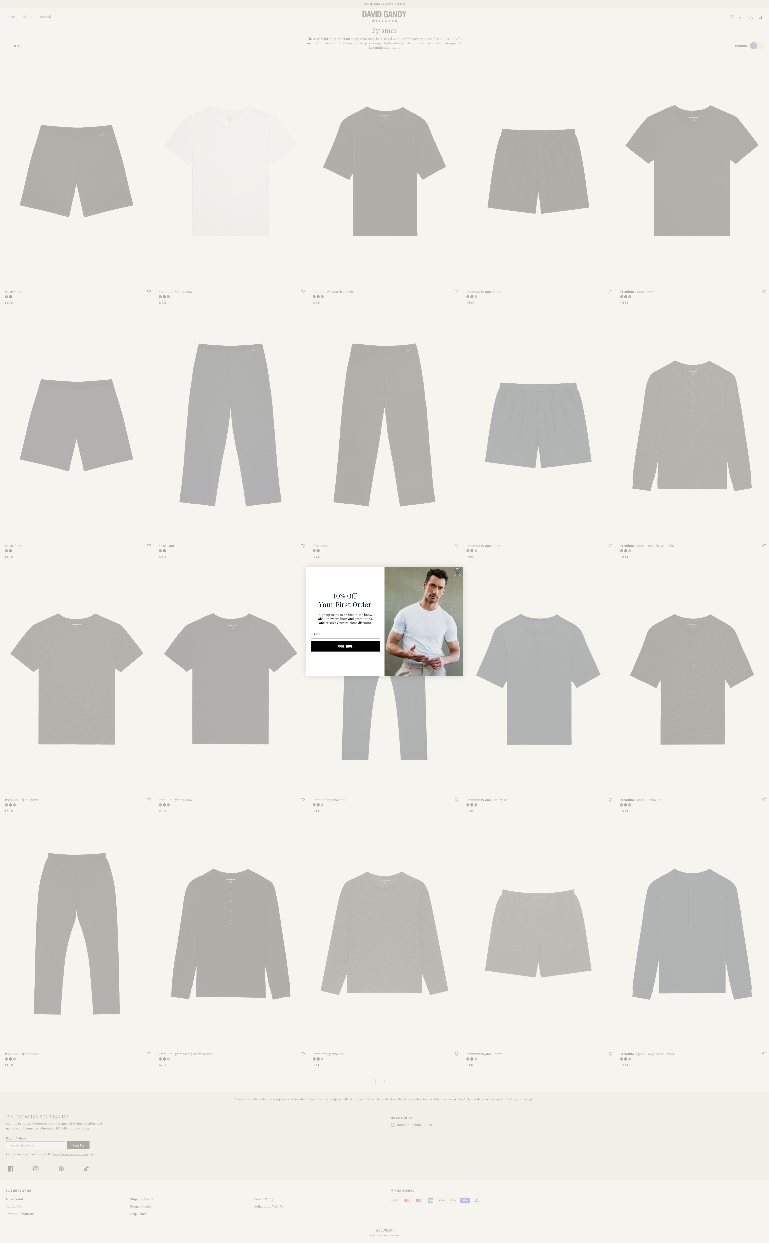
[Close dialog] (457, 572)
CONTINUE (345, 646)
